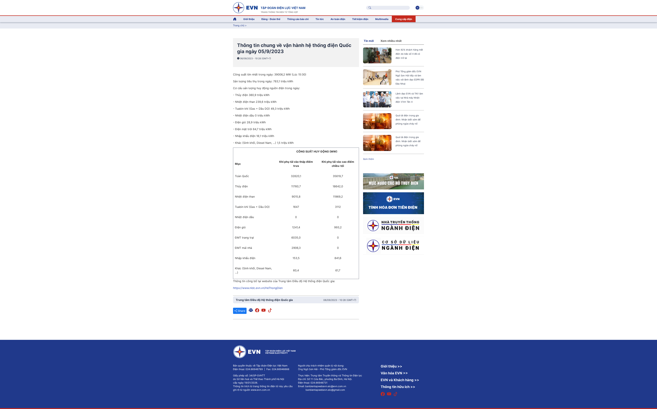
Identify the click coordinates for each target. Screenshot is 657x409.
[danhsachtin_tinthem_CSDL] (393, 245)
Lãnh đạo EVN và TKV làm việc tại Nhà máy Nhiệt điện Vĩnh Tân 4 (409, 97)
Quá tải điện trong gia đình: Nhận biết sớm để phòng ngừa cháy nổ (408, 119)
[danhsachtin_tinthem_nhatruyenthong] (393, 225)
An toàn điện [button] (338, 19)
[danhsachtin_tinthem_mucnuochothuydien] (393, 181)
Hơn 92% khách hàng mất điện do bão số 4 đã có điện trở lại (409, 53)
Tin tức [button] (319, 19)
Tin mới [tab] (369, 41)
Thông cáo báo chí (298, 19)
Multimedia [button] (381, 19)
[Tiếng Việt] (269, 7)
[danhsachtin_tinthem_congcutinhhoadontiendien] (393, 203)
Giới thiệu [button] (249, 19)
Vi (417, 7)
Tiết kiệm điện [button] (360, 19)
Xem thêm (368, 159)
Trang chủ (238, 25)
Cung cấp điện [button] (403, 19)
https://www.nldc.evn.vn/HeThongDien (258, 288)
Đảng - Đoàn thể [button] (270, 19)
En (421, 7)
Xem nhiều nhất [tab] (391, 41)
